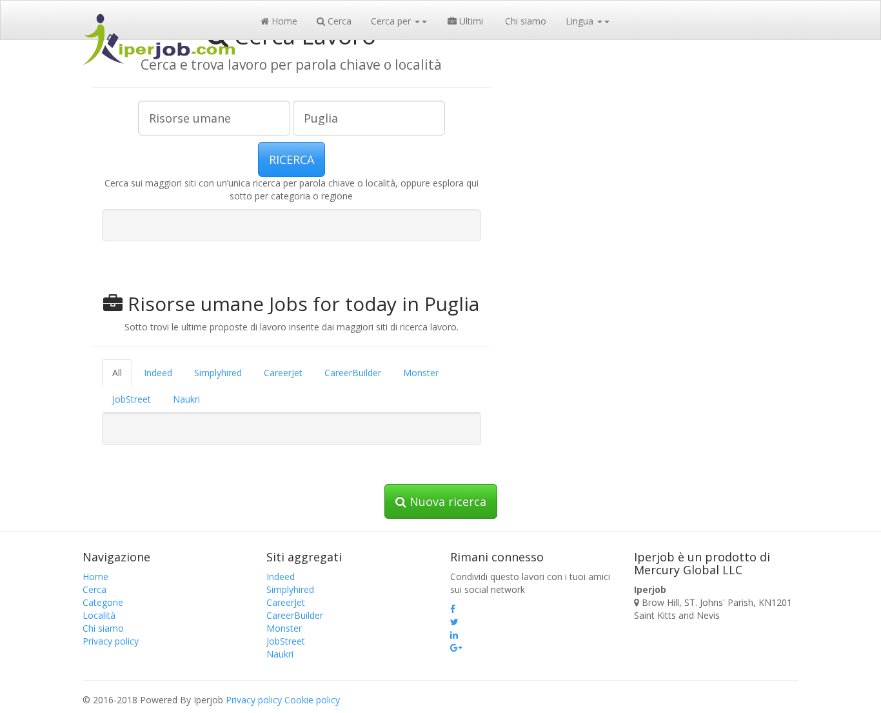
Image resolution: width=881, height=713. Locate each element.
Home (283, 21)
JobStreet (131, 399)
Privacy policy (111, 641)
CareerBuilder (352, 373)
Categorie (103, 602)
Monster (421, 373)
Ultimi (470, 21)
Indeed (158, 373)
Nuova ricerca (446, 501)
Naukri (186, 399)
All (117, 373)
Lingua (581, 21)
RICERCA (291, 159)
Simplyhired (218, 373)
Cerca (338, 21)
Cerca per (392, 21)
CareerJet (283, 373)
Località (99, 615)
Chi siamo (524, 21)
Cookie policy (312, 700)
